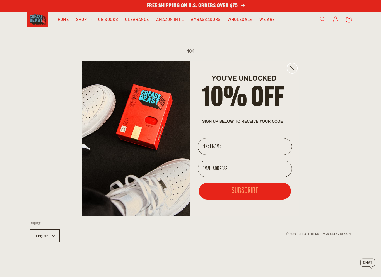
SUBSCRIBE (245, 191)
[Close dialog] (292, 68)
